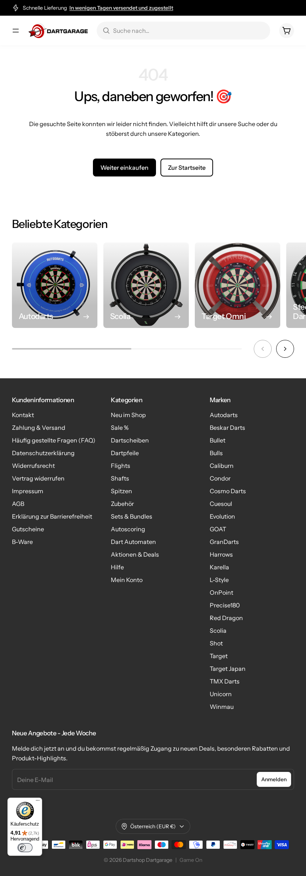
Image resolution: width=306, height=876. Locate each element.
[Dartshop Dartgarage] (58, 30)
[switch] (25, 847)
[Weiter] (285, 349)
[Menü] (37, 802)
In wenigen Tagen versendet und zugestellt (121, 7)
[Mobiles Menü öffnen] (15, 30)
